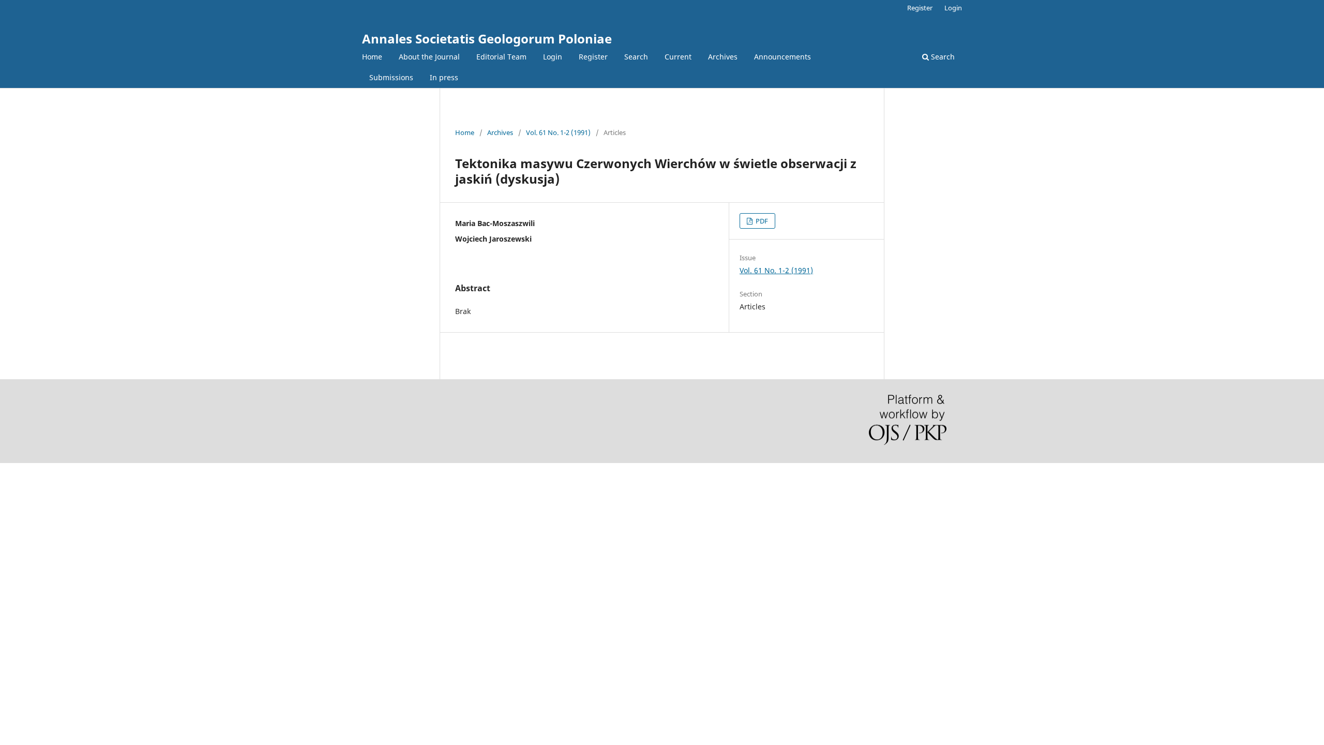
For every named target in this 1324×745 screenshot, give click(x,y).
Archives (723, 57)
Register (593, 57)
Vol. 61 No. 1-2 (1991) (558, 132)
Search (636, 57)
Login (552, 57)
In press (444, 77)
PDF (761, 221)
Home (372, 57)
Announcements (782, 57)
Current (678, 57)
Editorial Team (501, 57)
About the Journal (429, 57)
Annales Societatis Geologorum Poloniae (487, 38)
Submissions (391, 77)
